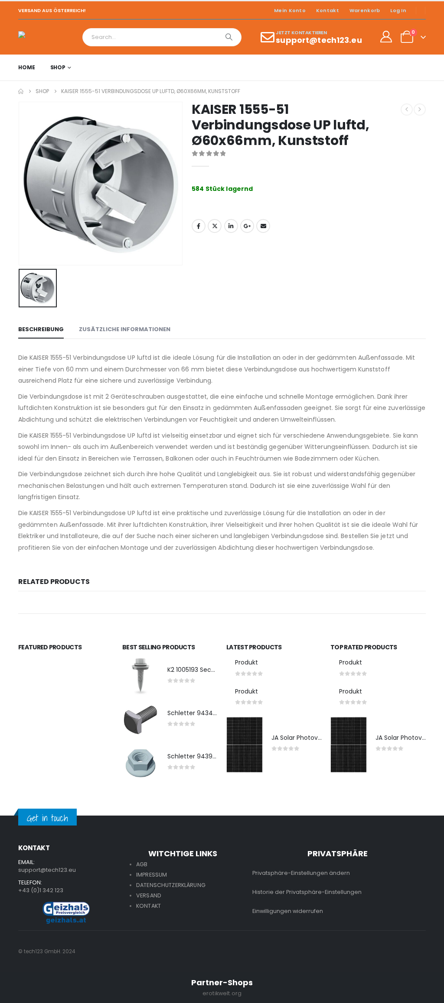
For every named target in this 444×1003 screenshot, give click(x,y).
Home (26, 67)
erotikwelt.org (222, 993)
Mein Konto (290, 10)
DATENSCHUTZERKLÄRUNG (171, 885)
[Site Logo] (42, 37)
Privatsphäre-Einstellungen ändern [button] (301, 873)
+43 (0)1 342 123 (40, 890)
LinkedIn (231, 226)
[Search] (229, 37)
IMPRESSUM (151, 874)
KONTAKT (148, 905)
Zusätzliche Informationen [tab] (124, 329)
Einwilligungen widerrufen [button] (287, 911)
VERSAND (148, 895)
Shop (58, 67)
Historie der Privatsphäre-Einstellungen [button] (307, 892)
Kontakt (327, 10)
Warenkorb (364, 10)
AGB (141, 864)
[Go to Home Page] (20, 91)
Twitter (215, 226)
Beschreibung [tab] (41, 329)
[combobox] (150, 37)
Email (263, 226)
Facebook (199, 226)
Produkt (246, 662)
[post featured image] (140, 676)
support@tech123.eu (47, 870)
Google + (247, 226)
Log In (398, 10)
